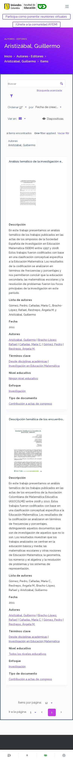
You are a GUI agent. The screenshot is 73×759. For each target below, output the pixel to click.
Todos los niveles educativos (27, 653)
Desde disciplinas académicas (28, 361)
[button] (42, 712)
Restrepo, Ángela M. (22, 348)
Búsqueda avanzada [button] (50, 90)
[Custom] (9, 755)
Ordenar (13, 107)
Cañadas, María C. (30, 344)
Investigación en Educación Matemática (34, 365)
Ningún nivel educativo (23, 378)
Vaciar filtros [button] (64, 133)
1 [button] (51, 712)
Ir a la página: (18, 712)
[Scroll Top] (64, 755)
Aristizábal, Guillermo (22, 339)
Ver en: (13, 118)
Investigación (17, 391)
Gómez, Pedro (52, 344)
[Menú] (67, 6)
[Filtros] (12, 95)
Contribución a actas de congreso (30, 403)
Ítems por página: (30, 702)
